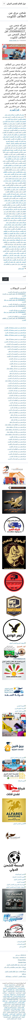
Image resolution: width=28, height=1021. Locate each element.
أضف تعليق (21, 268)
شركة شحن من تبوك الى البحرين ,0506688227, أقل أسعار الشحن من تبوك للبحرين (15, 312)
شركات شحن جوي (21, 222)
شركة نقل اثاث (17, 244)
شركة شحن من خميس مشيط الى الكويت (15, 327)
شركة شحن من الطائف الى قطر (17, 412)
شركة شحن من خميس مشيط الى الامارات (15, 330)
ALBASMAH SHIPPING (12, 999)
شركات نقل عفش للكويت (14, 235)
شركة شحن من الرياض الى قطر (17, 373)
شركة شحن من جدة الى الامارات (17, 358)
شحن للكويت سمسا (21, 200)
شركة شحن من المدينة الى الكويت (17, 444)
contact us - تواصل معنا (19, 957)
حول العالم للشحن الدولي (16, 4)
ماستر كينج (6, 994)
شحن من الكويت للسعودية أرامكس (17, 207)
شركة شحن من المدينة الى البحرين (17, 459)
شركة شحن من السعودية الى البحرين (16, 354)
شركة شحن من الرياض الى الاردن (17, 383)
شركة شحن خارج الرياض (13, 238)
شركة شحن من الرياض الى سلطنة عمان (15, 380)
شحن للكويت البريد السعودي (11, 198)
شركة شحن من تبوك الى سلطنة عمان (16, 427)
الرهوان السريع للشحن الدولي (18, 143)
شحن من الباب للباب (9, 200)
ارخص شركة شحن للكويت (14, 125)
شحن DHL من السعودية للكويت (17, 152)
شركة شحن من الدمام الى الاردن (17, 405)
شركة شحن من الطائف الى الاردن (17, 400)
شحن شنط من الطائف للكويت (13, 185)
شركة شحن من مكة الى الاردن (18, 407)
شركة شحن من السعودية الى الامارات (16, 344)
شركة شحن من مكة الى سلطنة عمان (16, 432)
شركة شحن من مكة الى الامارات (17, 395)
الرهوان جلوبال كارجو (15, 1009)
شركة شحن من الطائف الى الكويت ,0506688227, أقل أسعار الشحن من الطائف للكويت (15, 31)
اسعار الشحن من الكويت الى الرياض (16, 134)
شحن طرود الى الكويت (13, 187)
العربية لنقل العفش (16, 1017)
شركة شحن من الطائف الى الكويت (17, 441)
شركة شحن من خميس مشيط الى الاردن (15, 332)
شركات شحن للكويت (13, 227)
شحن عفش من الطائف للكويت (13, 191)
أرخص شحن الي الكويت (18, 117)
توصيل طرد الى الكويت (20, 150)
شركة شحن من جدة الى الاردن (18, 361)
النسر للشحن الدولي (7, 996)
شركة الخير (17, 986)
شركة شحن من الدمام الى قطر (18, 417)
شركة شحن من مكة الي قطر (18, 420)
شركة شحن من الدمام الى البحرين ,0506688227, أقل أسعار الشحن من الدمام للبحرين (14, 306)
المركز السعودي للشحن (12, 1012)
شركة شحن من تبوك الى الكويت (17, 446)
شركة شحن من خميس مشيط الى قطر (16, 339)
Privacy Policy (22, 960)
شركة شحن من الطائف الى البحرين (17, 449)
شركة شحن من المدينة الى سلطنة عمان (15, 434)
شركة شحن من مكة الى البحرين (17, 456)
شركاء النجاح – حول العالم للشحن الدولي (15, 971)
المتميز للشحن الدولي (16, 1005)
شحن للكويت (22, 198)
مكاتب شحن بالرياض (14, 253)
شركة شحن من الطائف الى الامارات (16, 388)
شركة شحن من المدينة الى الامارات (17, 398)
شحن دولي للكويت (16, 176)
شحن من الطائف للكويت (9, 205)
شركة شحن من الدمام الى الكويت (17, 439)
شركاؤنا (24, 974)
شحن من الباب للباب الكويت (18, 202)
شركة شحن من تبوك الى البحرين (17, 451)
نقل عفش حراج (22, 264)
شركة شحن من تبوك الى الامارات (17, 390)
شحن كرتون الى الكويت (13, 194)
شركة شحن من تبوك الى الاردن (18, 402)
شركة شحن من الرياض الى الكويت (17, 376)
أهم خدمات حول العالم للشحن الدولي (16, 965)
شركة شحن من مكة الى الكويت (18, 437)
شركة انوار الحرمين (9, 986)
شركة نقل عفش (21, 246)
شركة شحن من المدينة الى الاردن (17, 410)
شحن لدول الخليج (7, 196)
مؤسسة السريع (21, 988)
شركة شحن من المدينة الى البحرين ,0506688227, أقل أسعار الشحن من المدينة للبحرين (14, 293)
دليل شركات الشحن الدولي (10, 1002)
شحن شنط (14, 183)
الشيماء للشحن (10, 991)
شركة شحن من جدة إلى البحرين (17, 371)
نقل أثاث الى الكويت (17, 260)
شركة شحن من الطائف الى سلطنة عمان (15, 424)
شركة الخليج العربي (12, 988)
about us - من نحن (20, 955)
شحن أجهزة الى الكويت (13, 156)
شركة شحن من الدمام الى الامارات (17, 393)
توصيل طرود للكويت (8, 150)
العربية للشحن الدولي (12, 1018)
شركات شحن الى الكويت (10, 220)
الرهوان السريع (10, 141)
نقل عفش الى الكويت (9, 262)
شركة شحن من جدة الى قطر (18, 366)
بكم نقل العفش (9, 147)
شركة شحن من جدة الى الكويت (17, 363)
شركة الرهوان (12, 984)
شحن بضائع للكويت (21, 172)
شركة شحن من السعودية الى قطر (17, 351)
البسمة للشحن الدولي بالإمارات (18, 997)
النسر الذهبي (12, 1014)
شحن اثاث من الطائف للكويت (14, 161)
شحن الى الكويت (19, 115)
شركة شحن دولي (10, 240)
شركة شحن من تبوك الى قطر (18, 415)
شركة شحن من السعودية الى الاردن (16, 349)
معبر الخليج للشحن (10, 989)
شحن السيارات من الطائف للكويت (13, 165)
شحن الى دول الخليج (11, 167)
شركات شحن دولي (9, 115)
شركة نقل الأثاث (9, 244)
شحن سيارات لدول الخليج (15, 178)
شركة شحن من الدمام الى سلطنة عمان (16, 429)
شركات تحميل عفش (16, 218)
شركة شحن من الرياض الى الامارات (16, 385)
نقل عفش (18, 262)
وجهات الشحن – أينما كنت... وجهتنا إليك (16, 976)
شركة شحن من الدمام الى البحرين (17, 454)
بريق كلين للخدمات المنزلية (19, 996)
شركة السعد (19, 1014)
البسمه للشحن (15, 1015)
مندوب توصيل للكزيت (11, 257)
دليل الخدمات (12, 993)
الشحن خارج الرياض (16, 145)
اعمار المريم (18, 993)
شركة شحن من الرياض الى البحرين (17, 378)
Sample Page (22, 962)
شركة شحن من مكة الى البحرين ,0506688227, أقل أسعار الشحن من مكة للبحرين (15, 300)
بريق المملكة (13, 994)
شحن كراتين (23, 194)
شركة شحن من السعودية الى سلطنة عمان (15, 346)
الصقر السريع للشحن (15, 1010)
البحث (24, 276)
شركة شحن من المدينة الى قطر (17, 422)
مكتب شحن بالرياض (14, 255)
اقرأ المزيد (14, 109)
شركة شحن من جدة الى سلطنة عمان (16, 368)
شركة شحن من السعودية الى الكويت (16, 356)
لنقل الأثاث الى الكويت (15, 251)
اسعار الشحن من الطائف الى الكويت (12, 132)
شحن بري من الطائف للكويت (11, 169)
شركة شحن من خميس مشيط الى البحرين (15, 341)
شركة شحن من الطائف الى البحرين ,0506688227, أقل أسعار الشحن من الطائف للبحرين (14, 318)
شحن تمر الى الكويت (16, 174)
